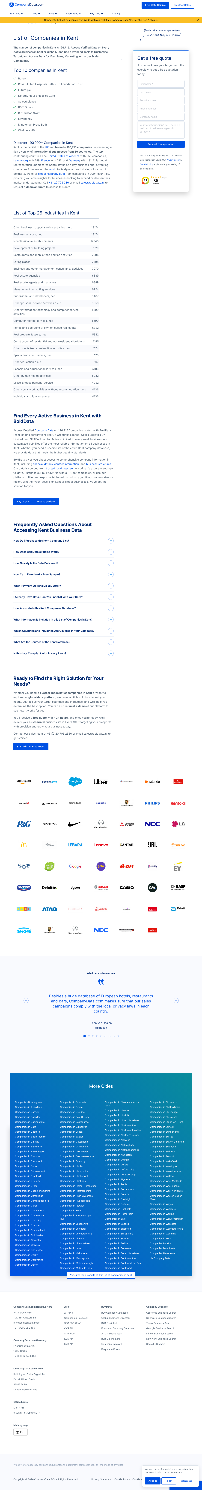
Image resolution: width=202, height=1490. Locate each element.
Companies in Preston (117, 1194)
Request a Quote (110, 1349)
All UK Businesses (111, 1333)
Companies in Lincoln (72, 1238)
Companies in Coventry (28, 1240)
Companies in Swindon (162, 1151)
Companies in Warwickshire (165, 1171)
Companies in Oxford (116, 1164)
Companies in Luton (71, 1248)
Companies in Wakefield (163, 1161)
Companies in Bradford (28, 1176)
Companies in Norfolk (117, 1115)
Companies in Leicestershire (76, 1233)
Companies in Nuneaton (118, 1154)
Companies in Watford (162, 1176)
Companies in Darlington (29, 1250)
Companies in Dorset (71, 1107)
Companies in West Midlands (166, 1181)
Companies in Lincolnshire (75, 1243)
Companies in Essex (71, 1131)
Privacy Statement (101, 1479)
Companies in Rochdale (118, 1209)
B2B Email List (109, 1323)
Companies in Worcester (163, 1223)
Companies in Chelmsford (29, 1210)
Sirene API (70, 1333)
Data (34, 13)
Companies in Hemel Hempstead (78, 1186)
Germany (74, 160)
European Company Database (117, 1328)
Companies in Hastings (73, 1181)
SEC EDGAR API (73, 1323)
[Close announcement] (198, 20)
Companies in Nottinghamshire (122, 1150)
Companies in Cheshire (28, 1220)
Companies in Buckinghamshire (32, 1190)
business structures (98, 464)
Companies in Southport (118, 1268)
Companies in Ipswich (72, 1205)
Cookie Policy (146, 164)
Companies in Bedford (27, 1131)
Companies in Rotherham (119, 1214)
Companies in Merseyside (74, 1258)
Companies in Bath (25, 1126)
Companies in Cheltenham (30, 1215)
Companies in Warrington (164, 1166)
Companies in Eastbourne (74, 1122)
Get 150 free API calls (145, 19)
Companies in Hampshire (74, 1171)
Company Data (44, 430)
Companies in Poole (116, 1184)
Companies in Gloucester (74, 1151)
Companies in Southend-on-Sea (123, 1263)
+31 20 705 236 (59, 182)
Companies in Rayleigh (118, 1199)
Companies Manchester (163, 1248)
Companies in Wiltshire (163, 1209)
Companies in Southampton (120, 1258)
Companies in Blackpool (28, 1161)
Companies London (161, 1243)
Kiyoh (164, 177)
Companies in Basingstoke (30, 1122)
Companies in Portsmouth (119, 1189)
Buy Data (95, 13)
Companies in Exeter (71, 1136)
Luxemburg (20, 160)
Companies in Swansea (163, 1146)
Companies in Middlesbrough (76, 1263)
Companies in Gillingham (74, 1146)
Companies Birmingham (28, 1102)
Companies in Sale (115, 1218)
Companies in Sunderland (164, 1131)
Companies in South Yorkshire (122, 1253)
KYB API (68, 1343)
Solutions (14, 13)
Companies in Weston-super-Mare (166, 1197)
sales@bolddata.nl (92, 182)
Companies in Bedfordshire (30, 1136)
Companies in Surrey (161, 1136)
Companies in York (160, 1238)
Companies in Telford (162, 1156)
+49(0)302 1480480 (24, 1355)
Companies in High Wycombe (76, 1195)
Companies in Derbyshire (29, 1259)
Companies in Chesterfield (30, 1230)
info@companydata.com (26, 1322)
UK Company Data (160, 1258)
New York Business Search (161, 1338)
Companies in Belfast (27, 1141)
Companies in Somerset (118, 1248)
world (52, 169)
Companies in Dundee (72, 1112)
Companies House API (76, 1317)
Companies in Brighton (28, 1181)
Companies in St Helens (163, 1102)
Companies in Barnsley (28, 1112)
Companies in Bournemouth (30, 1171)
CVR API (69, 1328)
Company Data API (111, 1343)
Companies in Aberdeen (28, 1107)
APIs (51, 13)
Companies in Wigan (161, 1204)
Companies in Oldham (117, 1159)
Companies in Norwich (117, 1140)
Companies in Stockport (163, 1117)
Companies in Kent (70, 1210)
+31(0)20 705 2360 (24, 1327)
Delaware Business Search (161, 1317)
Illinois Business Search (159, 1333)
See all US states (155, 1343)
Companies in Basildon (28, 1117)
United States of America (64, 156)
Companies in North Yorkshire (122, 1120)
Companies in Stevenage (164, 1112)
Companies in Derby (26, 1255)
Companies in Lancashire (74, 1223)
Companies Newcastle (162, 1253)
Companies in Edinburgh (73, 1126)
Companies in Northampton (120, 1125)
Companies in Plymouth (118, 1179)
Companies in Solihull (117, 1243)
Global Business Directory (115, 1317)
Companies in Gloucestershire (77, 1156)
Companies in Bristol (26, 1186)
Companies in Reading (117, 1204)
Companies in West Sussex (165, 1186)
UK (47, 147)
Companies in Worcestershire (166, 1228)
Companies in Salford (117, 1223)
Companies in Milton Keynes (76, 1268)
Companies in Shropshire (119, 1233)
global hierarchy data (51, 173)
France (45, 160)
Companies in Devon (26, 1264)
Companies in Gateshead (74, 1141)
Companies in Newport (118, 1110)
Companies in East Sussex (74, 1117)
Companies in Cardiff (27, 1205)
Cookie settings (141, 1479)
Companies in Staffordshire (165, 1107)
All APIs (68, 1312)
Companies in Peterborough (120, 1174)
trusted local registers (60, 468)
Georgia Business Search (160, 1328)
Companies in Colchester (29, 1235)
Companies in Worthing (163, 1233)
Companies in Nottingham (119, 1145)
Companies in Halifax (71, 1166)
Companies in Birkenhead (29, 1151)
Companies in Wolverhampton (166, 1218)
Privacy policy (173, 160)
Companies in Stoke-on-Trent (166, 1122)
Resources (72, 13)
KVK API (68, 1338)
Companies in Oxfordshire (119, 1169)
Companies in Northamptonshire (123, 1130)
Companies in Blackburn (28, 1156)
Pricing (116, 13)
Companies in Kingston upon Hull (76, 1217)
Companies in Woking (162, 1214)
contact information (66, 464)
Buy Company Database (114, 1312)
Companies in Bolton (26, 1166)
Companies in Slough (117, 1238)
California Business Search (161, 1312)
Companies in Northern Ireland (122, 1135)
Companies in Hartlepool (74, 1176)
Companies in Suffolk (162, 1126)
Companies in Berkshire (28, 1146)
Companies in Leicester (73, 1228)
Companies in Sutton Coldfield (167, 1141)
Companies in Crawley (27, 1245)
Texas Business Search (159, 1323)
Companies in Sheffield (118, 1228)
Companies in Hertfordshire (75, 1190)
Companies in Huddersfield (75, 1200)
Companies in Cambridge (29, 1195)
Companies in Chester (27, 1225)
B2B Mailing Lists (110, 1338)
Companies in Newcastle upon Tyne (122, 1104)
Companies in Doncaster (73, 1102)
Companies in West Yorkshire (166, 1190)
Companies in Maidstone (74, 1253)
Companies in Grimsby (72, 1161)
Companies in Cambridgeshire (32, 1200)
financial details (43, 464)
